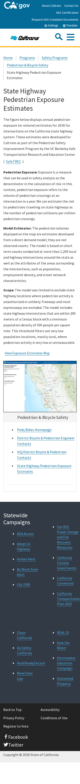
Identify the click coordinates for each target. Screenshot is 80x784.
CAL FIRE (23, 584)
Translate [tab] (72, 25)
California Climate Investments (66, 562)
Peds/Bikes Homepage (34, 429)
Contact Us (71, 6)
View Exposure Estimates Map (27, 353)
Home (8, 57)
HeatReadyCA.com (31, 663)
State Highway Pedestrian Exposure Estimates (44, 468)
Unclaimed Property (65, 681)
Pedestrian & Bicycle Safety (27, 65)
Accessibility (50, 709)
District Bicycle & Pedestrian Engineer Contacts (46, 441)
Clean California (24, 635)
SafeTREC (13, 161)
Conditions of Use (54, 718)
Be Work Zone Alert (27, 572)
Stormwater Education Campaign (66, 663)
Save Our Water (63, 645)
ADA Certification (67, 13)
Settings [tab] (52, 25)
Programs (27, 57)
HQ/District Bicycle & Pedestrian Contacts (41, 455)
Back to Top (12, 709)
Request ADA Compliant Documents (55, 19)
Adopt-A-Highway (24, 546)
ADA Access (25, 533)
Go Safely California (24, 650)
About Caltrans (51, 6)
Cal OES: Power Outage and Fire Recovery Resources (68, 537)
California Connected (65, 580)
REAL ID (63, 632)
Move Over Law (25, 675)
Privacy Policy (13, 718)
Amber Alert (26, 559)
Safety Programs (55, 57)
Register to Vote (15, 726)
